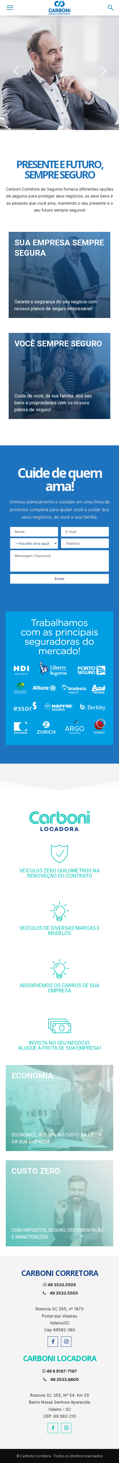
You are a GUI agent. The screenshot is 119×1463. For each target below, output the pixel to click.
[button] (111, 7)
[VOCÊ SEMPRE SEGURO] (59, 376)
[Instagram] (66, 1341)
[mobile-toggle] (10, 7)
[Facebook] (53, 1341)
